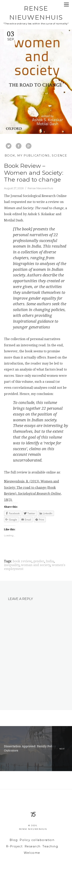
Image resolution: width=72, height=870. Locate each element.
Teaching (50, 846)
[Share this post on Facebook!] (19, 146)
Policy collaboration (37, 840)
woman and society (35, 565)
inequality (11, 565)
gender (38, 561)
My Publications (33, 155)
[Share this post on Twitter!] (9, 146)
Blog (14, 840)
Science (59, 155)
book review (22, 561)
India (50, 561)
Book (10, 155)
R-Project (14, 846)
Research (33, 846)
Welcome (32, 853)
